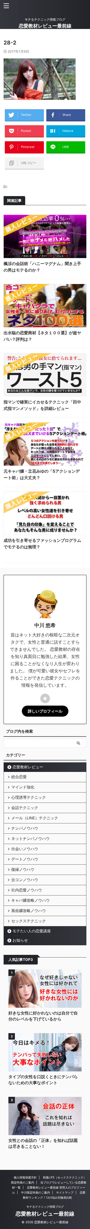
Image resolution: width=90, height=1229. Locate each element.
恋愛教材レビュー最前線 (45, 26)
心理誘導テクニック (28, 797)
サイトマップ (64, 1192)
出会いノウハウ (24, 848)
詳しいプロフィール (45, 711)
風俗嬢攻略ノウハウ (28, 910)
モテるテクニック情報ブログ (45, 1206)
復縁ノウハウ (22, 869)
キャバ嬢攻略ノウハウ (30, 900)
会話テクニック (24, 807)
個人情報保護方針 (25, 1177)
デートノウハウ (24, 859)
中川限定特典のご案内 (35, 1192)
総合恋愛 (19, 776)
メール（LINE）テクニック (34, 818)
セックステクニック (28, 920)
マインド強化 (22, 787)
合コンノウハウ (24, 879)
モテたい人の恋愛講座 (31, 931)
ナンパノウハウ (24, 828)
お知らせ (20, 940)
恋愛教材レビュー (27, 767)
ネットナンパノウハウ (30, 838)
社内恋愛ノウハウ (26, 890)
